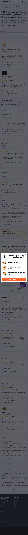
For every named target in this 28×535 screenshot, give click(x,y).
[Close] (25, 254)
